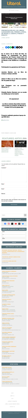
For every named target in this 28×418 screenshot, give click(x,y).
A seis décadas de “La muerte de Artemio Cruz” (11, 330)
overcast (4, 314)
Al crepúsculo (6, 356)
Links (12, 398)
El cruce (4, 305)
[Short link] (21, 47)
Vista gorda (5, 352)
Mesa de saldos (6, 373)
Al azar (4, 347)
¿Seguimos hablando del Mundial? (9, 311)
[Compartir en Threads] (13, 47)
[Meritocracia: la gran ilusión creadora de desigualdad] (7, 143)
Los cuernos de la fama (6, 292)
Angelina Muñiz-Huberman (9, 346)
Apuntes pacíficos (5, 297)
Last (3, 237)
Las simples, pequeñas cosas (8, 334)
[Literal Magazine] (14, 3)
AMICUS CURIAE (5, 277)
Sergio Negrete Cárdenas (9, 271)
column (4, 281)
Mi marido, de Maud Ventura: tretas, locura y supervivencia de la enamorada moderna (13, 251)
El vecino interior (5, 282)
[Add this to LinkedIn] (8, 47)
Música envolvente (6, 348)
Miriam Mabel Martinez (8, 351)
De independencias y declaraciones (9, 278)
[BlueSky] (23, 224)
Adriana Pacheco (6, 299)
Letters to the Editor (12, 401)
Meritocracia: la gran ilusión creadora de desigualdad (6, 150)
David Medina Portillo (8, 372)
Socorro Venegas (7, 332)
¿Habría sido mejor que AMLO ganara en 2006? (11, 273)
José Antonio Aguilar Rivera (10, 276)
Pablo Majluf (6, 285)
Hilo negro (5, 377)
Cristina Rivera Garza (8, 313)
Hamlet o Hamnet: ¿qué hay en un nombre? (10, 383)
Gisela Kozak (5, 262)
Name (3, 184)
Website (3, 193)
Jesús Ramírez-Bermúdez (8, 337)
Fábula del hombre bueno (7, 374)
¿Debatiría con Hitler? (6, 287)
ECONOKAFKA (5, 272)
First (3, 234)
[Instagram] (9, 224)
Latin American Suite (7, 382)
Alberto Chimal (6, 304)
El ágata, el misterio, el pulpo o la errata (10, 379)
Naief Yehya (5, 308)
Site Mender (17, 413)
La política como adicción (9, 261)
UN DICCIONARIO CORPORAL (8, 338)
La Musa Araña (5, 342)
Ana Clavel (5, 290)
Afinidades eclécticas (7, 286)
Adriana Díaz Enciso (7, 258)
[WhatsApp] (11, 47)
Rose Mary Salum (6, 367)
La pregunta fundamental (7, 369)
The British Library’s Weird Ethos (11, 257)
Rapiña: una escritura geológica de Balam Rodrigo (12, 315)
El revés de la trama (7, 295)
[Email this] (19, 47)
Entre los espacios (7, 368)
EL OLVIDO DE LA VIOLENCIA (8, 339)
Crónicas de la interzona (8, 310)
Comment (3, 167)
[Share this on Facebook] (6, 47)
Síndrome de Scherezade (8, 291)
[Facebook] (5, 224)
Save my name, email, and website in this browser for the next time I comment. (13, 200)
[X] (12, 224)
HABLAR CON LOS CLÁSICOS (8, 306)
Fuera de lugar (6, 324)
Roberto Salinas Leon (8, 318)
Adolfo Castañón (7, 327)
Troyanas (4, 300)
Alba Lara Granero (6, 254)
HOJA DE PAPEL (5, 344)
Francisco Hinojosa (7, 341)
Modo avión (5, 333)
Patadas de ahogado (6, 320)
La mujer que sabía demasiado (8, 353)
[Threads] (19, 224)
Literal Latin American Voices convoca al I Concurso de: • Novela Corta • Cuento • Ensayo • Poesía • (19, 152)
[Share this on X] (17, 47)
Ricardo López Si (6, 355)
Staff (12, 393)
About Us (12, 395)
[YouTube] (16, 224)
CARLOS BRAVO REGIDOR (8, 280)
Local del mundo (6, 328)
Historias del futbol (5, 358)
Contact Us (12, 406)
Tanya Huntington (7, 381)
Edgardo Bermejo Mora (8, 294)
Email (3, 188)
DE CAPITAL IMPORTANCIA (8, 319)
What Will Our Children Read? (8, 301)
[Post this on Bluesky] (15, 47)
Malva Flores (5, 376)
